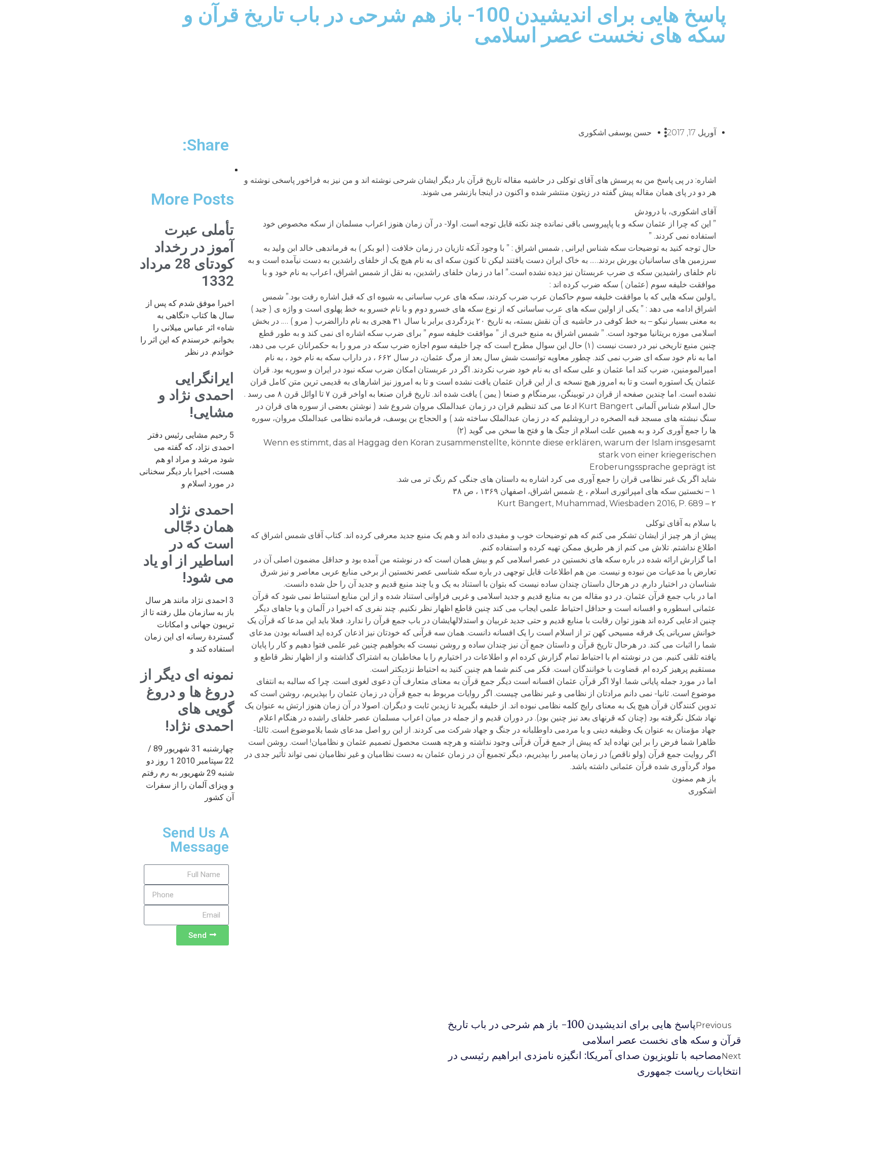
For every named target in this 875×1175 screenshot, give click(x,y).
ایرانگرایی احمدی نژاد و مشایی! (196, 395)
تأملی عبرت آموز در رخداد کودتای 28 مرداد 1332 (187, 255)
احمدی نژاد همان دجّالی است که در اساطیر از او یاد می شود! (188, 543)
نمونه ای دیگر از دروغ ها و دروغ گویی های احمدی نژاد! (187, 700)
